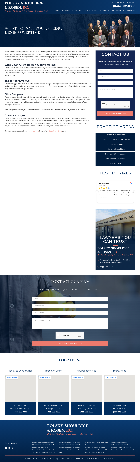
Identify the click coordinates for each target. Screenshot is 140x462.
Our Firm (78, 10)
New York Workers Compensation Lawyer (43, 442)
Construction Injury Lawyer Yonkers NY (121, 447)
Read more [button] (102, 200)
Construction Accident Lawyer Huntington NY (70, 442)
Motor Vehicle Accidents (115, 149)
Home (57, 10)
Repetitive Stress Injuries (115, 154)
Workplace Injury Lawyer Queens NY (120, 442)
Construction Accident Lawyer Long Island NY (70, 447)
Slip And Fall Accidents (115, 159)
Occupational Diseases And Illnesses (115, 140)
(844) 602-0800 (124, 6)
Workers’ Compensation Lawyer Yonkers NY (122, 449)
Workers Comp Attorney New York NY (94, 452)
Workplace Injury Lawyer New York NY (95, 447)
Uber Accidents (115, 163)
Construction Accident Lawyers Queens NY (43, 449)
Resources (120, 10)
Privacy (79, 459)
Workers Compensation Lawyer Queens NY (43, 444)
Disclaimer (70, 459)
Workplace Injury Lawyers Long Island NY (43, 452)
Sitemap (61, 459)
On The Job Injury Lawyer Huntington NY (95, 449)
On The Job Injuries (115, 144)
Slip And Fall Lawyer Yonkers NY (119, 444)
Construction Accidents (115, 135)
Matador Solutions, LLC (104, 459)
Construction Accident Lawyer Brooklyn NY (70, 444)
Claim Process (66, 10)
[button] (133, 191)
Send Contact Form (113, 114)
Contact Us (131, 10)
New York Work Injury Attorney (40, 447)
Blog (112, 10)
